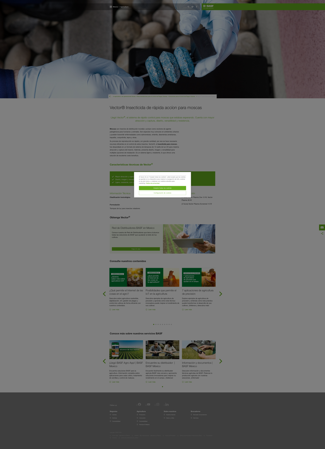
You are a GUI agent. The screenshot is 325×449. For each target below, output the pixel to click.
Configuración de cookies (162, 193)
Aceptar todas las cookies (163, 188)
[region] (162, 185)
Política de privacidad (153, 183)
